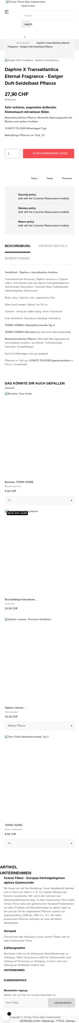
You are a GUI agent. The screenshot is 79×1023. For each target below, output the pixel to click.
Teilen (34, 178)
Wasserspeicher (13, 486)
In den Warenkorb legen (49, 153)
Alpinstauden (11, 712)
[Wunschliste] (69, 397)
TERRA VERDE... (15, 825)
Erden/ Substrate (13, 829)
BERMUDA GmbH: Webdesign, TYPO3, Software (47, 1021)
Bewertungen (17, 258)
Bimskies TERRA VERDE (19, 482)
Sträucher (10, 604)
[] (9, 474)
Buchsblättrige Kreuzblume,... (21, 599)
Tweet (49, 178)
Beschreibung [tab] (17, 246)
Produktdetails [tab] (53, 246)
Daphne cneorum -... (16, 707)
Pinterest (67, 178)
